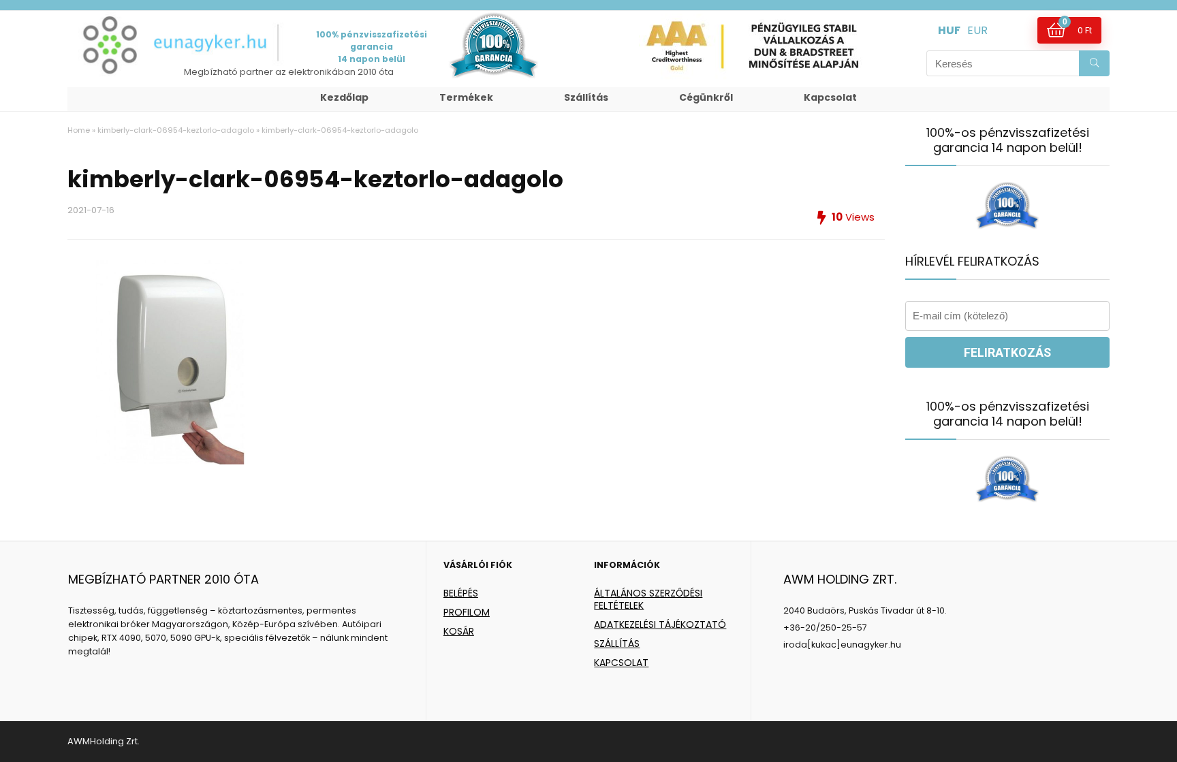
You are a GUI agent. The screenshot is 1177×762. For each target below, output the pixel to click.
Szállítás (586, 97)
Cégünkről (706, 97)
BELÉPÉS (460, 593)
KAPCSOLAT (621, 662)
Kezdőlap (344, 97)
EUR (977, 30)
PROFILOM (466, 612)
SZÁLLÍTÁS (617, 643)
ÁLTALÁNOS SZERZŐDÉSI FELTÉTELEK (648, 599)
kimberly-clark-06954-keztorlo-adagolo (175, 130)
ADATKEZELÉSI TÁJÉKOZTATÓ (660, 624)
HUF (949, 30)
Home (78, 130)
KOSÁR (458, 631)
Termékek (466, 97)
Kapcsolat (830, 97)
